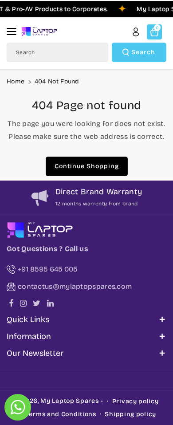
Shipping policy (130, 414)
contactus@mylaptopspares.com (75, 286)
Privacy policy (135, 401)
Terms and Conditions (61, 414)
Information (29, 336)
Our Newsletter (35, 353)
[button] (14, 31)
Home (15, 81)
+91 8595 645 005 (48, 269)
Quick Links (28, 319)
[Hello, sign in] (135, 31)
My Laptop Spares (69, 401)
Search (143, 52)
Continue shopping (87, 166)
